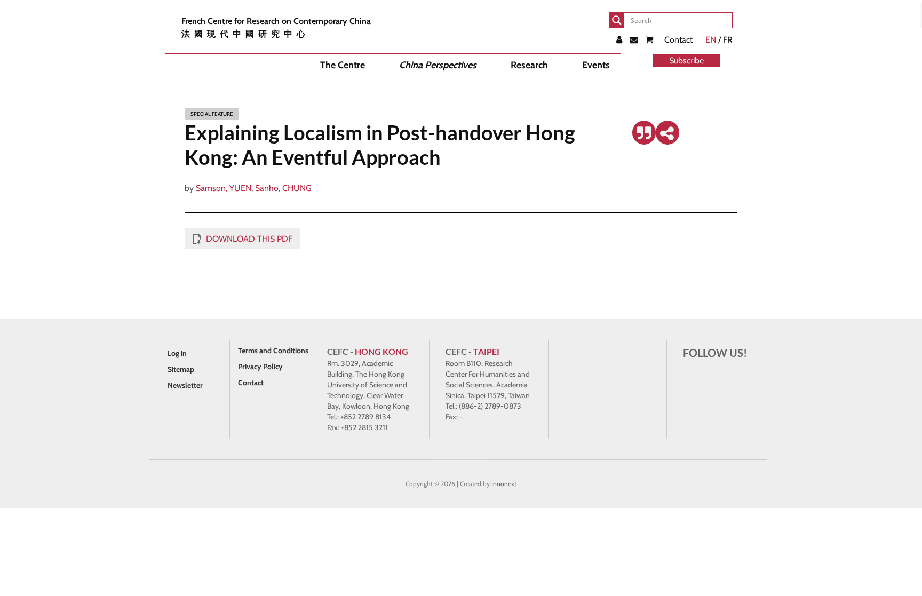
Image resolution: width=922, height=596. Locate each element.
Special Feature (211, 113)
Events (596, 65)
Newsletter (185, 385)
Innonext (503, 484)
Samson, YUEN (223, 188)
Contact (678, 40)
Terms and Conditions (273, 350)
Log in (177, 353)
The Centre (342, 65)
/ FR (719, 40)
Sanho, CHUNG (283, 188)
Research (529, 65)
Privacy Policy (260, 366)
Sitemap (181, 369)
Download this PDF (249, 239)
